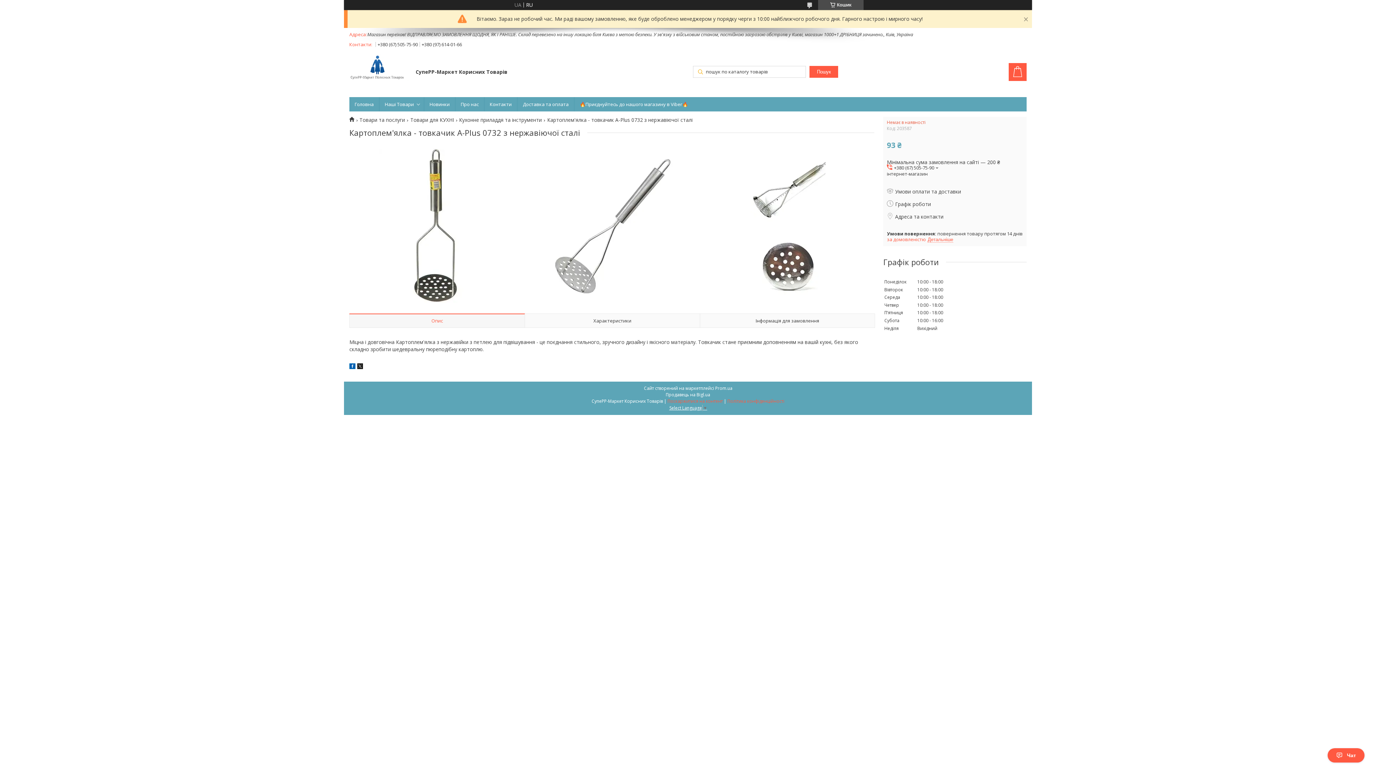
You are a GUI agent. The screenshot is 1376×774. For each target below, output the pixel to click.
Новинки (440, 104)
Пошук (824, 72)
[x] (360, 367)
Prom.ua (723, 388)
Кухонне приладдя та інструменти (500, 120)
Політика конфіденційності (755, 401)
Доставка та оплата (546, 104)
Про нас (470, 104)
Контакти (501, 104)
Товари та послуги (382, 120)
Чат (1351, 755)
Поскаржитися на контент (695, 401)
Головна (364, 104)
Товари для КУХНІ (432, 120)
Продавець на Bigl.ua (688, 395)
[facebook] (352, 367)
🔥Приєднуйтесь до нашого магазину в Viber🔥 (634, 104)
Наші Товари (399, 104)
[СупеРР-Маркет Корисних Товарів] (379, 68)
